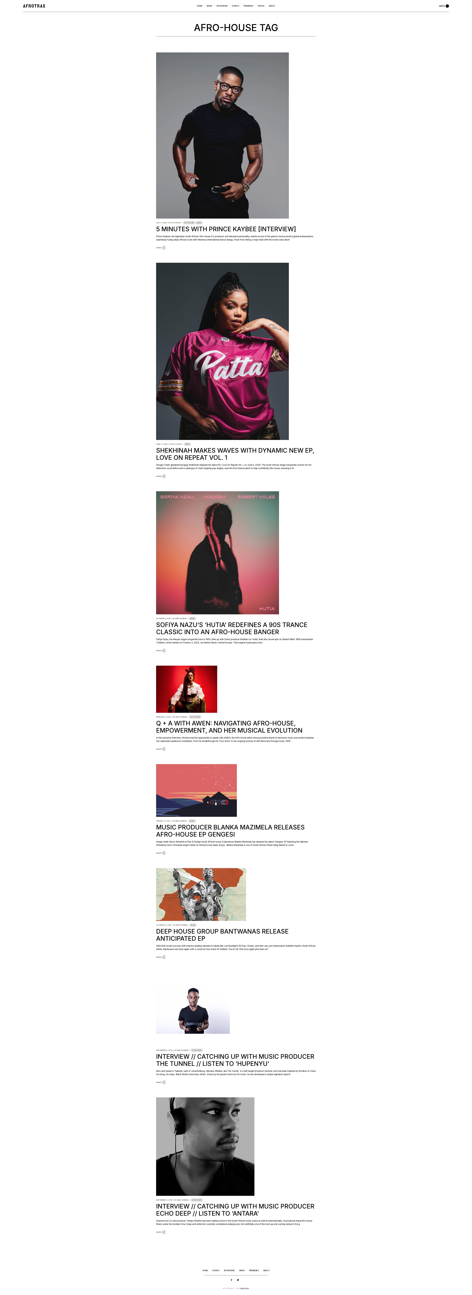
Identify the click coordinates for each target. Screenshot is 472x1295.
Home (205, 1270)
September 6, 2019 (164, 1050)
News (199, 223)
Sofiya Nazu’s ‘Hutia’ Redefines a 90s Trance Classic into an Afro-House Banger (231, 628)
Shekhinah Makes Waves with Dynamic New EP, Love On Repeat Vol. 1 (235, 454)
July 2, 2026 (161, 222)
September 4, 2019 (164, 1200)
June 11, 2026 (162, 444)
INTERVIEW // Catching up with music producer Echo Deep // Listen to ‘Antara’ (235, 1210)
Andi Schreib (180, 618)
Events (215, 1270)
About (266, 1270)
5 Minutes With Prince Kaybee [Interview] (226, 229)
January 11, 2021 (163, 821)
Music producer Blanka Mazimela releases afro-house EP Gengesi (230, 831)
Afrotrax (244, 1288)
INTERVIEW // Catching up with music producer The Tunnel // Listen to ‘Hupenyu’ (235, 1060)
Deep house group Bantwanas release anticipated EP (222, 935)
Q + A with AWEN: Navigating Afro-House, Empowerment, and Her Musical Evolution (229, 727)
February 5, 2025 (163, 717)
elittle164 (175, 222)
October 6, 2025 (163, 618)
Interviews (189, 223)
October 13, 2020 (163, 925)
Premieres (254, 1270)
